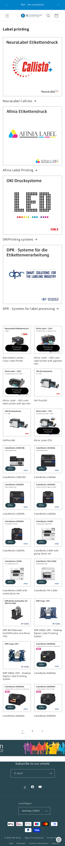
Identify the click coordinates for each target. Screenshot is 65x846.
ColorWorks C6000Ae (45, 513)
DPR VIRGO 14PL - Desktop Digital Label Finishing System (48, 633)
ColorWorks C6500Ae (45, 477)
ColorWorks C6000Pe (14, 550)
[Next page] (42, 731)
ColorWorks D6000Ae (45, 673)
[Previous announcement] (7, 5)
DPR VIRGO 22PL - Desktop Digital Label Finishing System (17, 676)
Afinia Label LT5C (43, 440)
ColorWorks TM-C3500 (45, 590)
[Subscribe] (51, 773)
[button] (7, 16)
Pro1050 (40, 400)
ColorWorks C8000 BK (14, 477)
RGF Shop (16, 837)
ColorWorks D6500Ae (14, 715)
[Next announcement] (58, 5)
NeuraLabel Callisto (17, 101)
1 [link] (22, 731)
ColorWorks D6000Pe (45, 715)
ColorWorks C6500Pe (14, 513)
